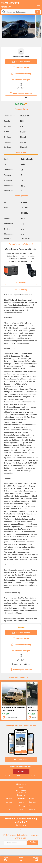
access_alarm (21, 830)
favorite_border (21, 859)
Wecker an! (33, 843)
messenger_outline (36, 859)
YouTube (21, 772)
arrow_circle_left (5, 859)
